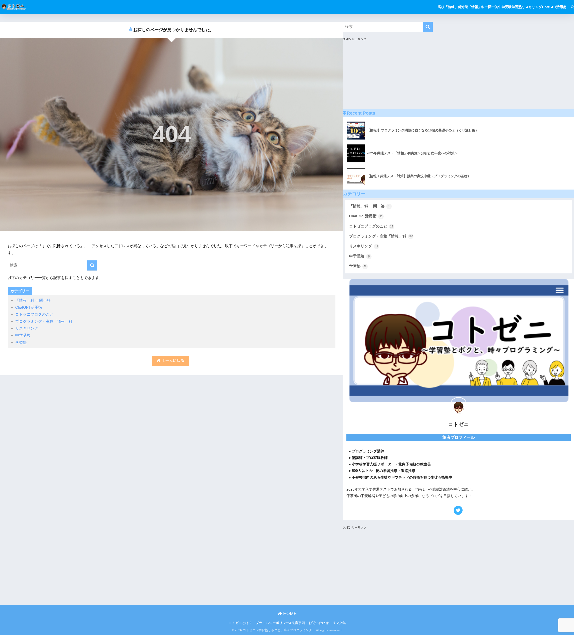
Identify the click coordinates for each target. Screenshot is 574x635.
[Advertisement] (458, 77)
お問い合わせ (319, 623)
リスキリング (26, 328)
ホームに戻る (172, 360)
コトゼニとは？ (240, 623)
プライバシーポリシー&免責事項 (280, 623)
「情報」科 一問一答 (33, 300)
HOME (289, 613)
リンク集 (339, 623)
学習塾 (21, 342)
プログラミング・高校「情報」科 (43, 321)
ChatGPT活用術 (28, 307)
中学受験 (22, 335)
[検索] (570, 7)
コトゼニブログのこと (34, 314)
